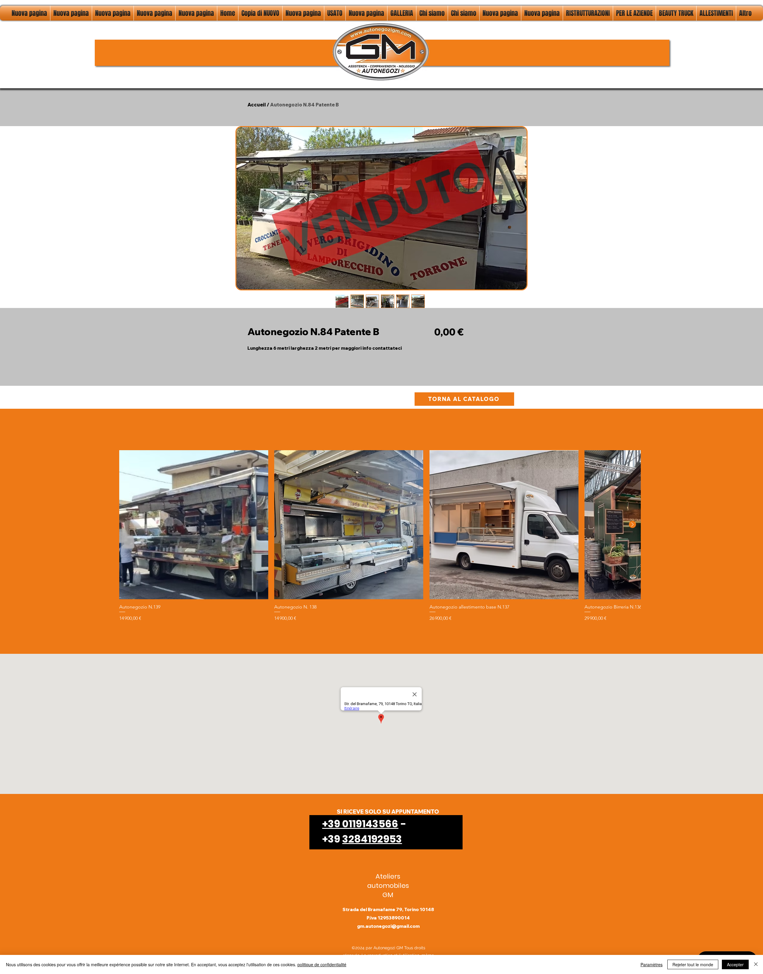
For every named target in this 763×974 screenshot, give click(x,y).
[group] (380, 536)
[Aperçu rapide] (193, 524)
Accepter (735, 964)
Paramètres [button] (652, 964)
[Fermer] (755, 964)
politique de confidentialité (321, 964)
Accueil (256, 105)
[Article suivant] (632, 524)
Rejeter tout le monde (692, 964)
